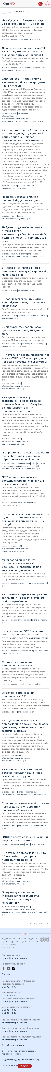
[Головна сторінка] (9, 3)
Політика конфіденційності (14, 1066)
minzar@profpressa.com (14, 958)
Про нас (6, 974)
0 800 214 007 (9, 987)
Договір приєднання (13, 1045)
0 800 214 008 (9, 995)
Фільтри (24, 1066)
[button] (40, 3)
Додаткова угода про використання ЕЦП (21, 1060)
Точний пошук (19, 11)
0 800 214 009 (9, 1013)
